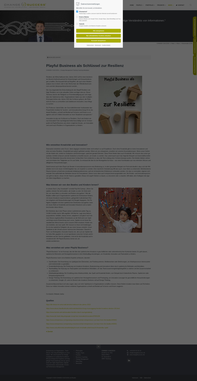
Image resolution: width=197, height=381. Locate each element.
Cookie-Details (106, 45)
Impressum (98, 45)
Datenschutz (90, 45)
